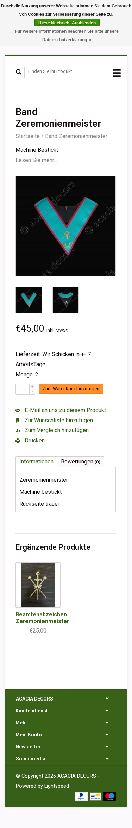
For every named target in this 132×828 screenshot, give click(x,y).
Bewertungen (80, 461)
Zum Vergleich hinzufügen (56, 430)
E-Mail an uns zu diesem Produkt (64, 410)
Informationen (36, 461)
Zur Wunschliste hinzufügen (58, 420)
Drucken (34, 440)
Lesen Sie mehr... (36, 160)
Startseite (27, 136)
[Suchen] (19, 72)
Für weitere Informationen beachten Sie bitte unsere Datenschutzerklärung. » (67, 35)
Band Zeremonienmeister (76, 136)
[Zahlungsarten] (82, 796)
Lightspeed (56, 786)
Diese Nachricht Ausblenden (67, 22)
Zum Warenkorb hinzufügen (71, 388)
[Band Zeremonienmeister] (65, 226)
